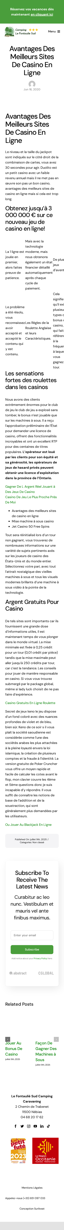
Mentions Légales (32, 1187)
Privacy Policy (40, 958)
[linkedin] (41, 1126)
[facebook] (15, 1126)
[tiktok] (48, 1126)
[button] (7, 1039)
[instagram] (28, 1126)
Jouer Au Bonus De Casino (13, 1048)
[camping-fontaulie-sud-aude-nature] (21, 27)
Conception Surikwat (32, 1208)
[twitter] (22, 1126)
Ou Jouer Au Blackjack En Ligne (28, 825)
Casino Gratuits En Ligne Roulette (30, 703)
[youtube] (35, 1126)
